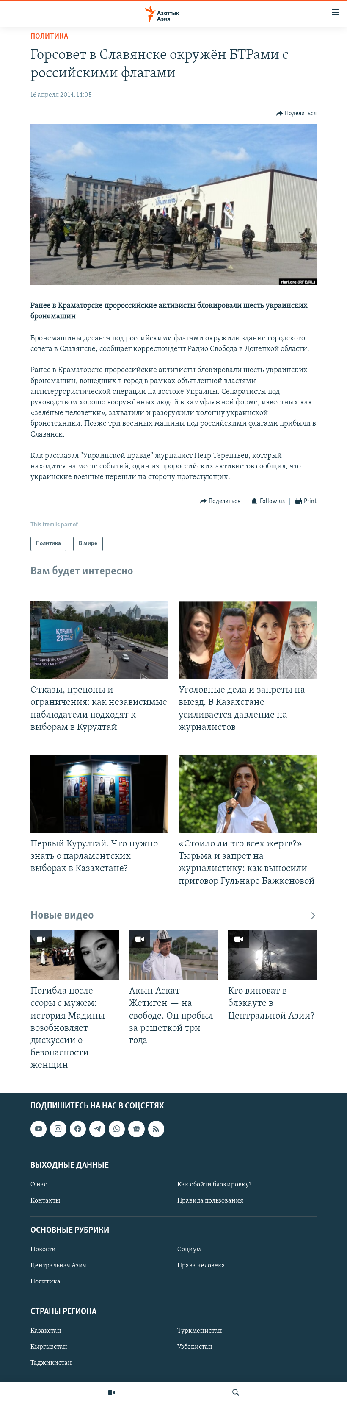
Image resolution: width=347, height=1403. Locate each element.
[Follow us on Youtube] (38, 1129)
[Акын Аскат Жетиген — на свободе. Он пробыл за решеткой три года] (173, 955)
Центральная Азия (58, 1266)
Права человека (201, 1266)
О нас (38, 1184)
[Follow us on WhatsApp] (117, 1129)
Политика (49, 37)
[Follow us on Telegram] (97, 1129)
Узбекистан (194, 1347)
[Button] (296, 113)
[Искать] (235, 1392)
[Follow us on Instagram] (58, 1129)
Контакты (45, 1200)
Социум (189, 1250)
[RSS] (156, 1129)
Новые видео (62, 915)
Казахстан (45, 1331)
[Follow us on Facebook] (78, 1129)
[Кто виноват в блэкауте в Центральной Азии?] (272, 955)
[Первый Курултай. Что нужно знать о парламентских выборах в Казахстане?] (99, 794)
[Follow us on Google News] (136, 1129)
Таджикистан (51, 1363)
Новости (43, 1250)
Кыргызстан (48, 1347)
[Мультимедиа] (111, 1392)
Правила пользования (210, 1200)
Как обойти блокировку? (214, 1184)
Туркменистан (199, 1331)
